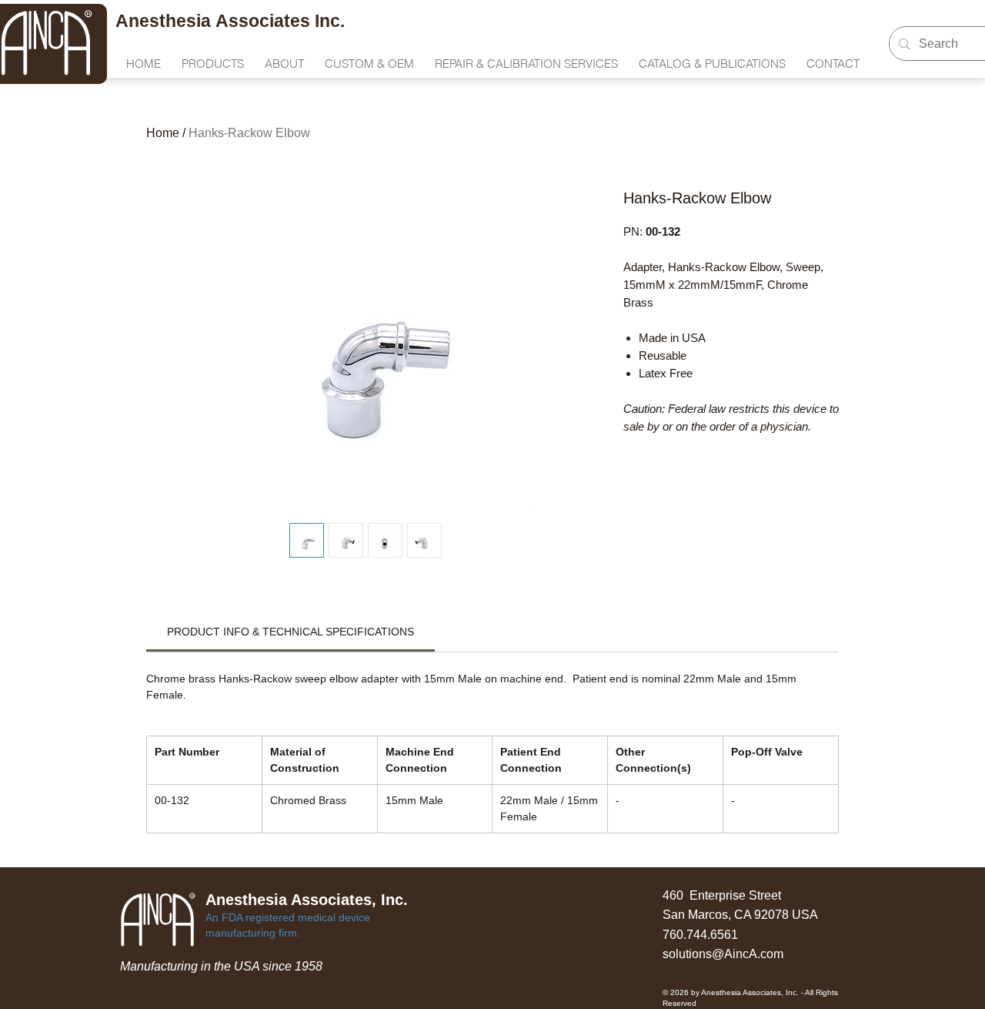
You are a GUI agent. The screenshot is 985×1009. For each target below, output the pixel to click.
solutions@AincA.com (723, 953)
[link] (290, 631)
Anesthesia (165, 21)
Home (162, 132)
